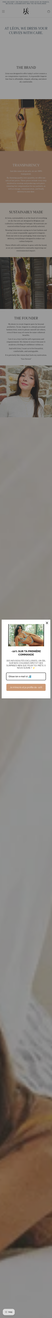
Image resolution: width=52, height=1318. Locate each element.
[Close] (47, 623)
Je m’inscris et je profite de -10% (26, 687)
